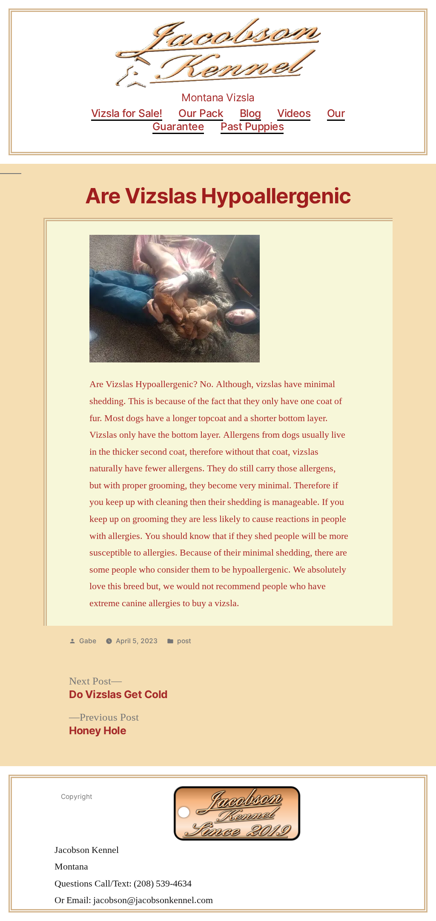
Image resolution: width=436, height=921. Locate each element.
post (184, 641)
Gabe (87, 641)
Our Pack (200, 113)
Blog (250, 113)
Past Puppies (252, 126)
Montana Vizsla (217, 97)
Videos (293, 113)
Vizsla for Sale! (126, 113)
